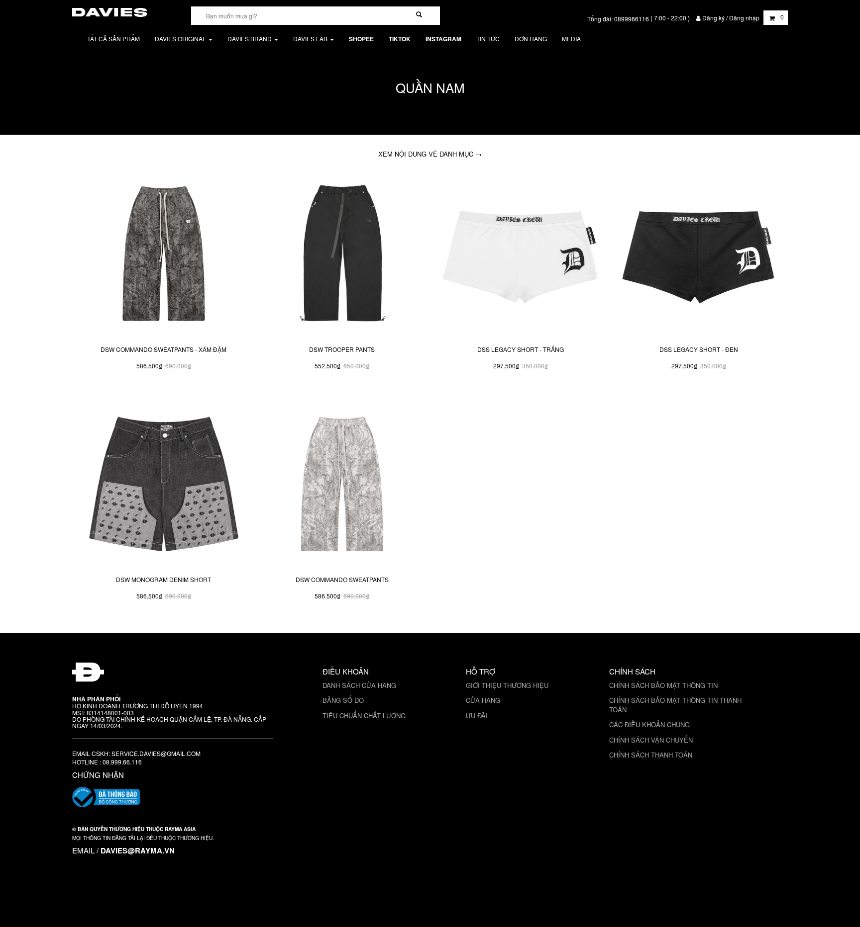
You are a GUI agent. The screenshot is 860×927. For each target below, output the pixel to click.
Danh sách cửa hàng (359, 685)
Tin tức (488, 38)
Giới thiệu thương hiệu (507, 685)
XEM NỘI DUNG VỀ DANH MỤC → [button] (430, 154)
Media (571, 38)
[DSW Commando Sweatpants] (342, 486)
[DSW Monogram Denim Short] (163, 486)
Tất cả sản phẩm (113, 38)
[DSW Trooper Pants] (342, 255)
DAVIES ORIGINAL (181, 38)
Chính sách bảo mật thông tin (663, 685)
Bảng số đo (343, 700)
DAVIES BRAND (250, 38)
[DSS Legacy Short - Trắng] (520, 255)
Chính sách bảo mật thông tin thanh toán (675, 704)
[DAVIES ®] (109, 10)
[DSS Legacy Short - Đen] (698, 255)
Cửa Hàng (483, 700)
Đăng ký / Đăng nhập (731, 17)
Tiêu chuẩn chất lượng (364, 715)
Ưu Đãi (477, 715)
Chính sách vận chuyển (651, 740)
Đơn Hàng (531, 38)
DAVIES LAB (311, 38)
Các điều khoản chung (649, 724)
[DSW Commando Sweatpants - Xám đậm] (163, 255)
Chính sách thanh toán (650, 754)
